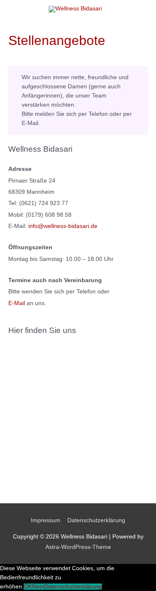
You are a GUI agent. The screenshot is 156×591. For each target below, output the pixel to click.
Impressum (45, 520)
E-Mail (16, 303)
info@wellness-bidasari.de (62, 226)
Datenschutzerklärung (96, 520)
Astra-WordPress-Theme (78, 547)
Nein (38, 586)
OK (28, 586)
